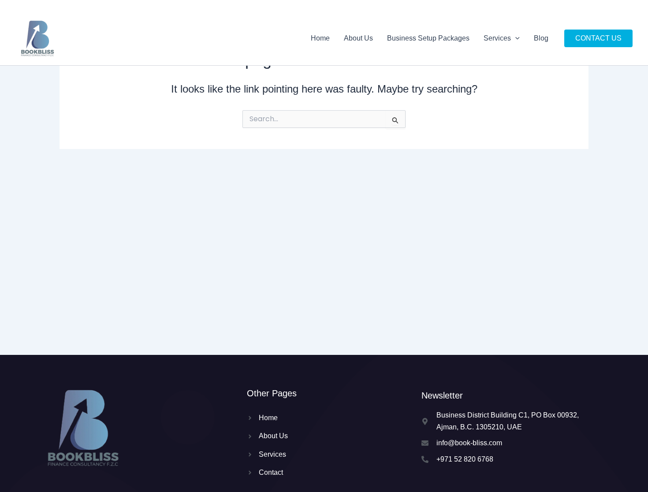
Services (497, 38)
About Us (358, 38)
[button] (515, 38)
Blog (541, 38)
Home (320, 38)
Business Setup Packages (428, 38)
